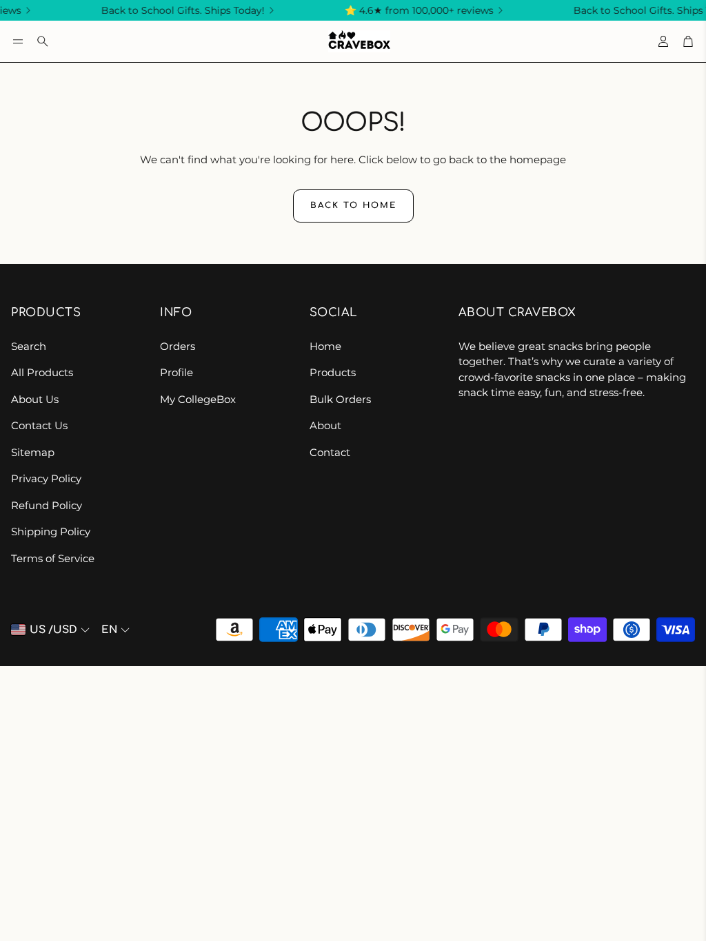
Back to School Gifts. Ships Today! (176, 10)
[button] (18, 41)
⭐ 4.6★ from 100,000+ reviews (412, 10)
